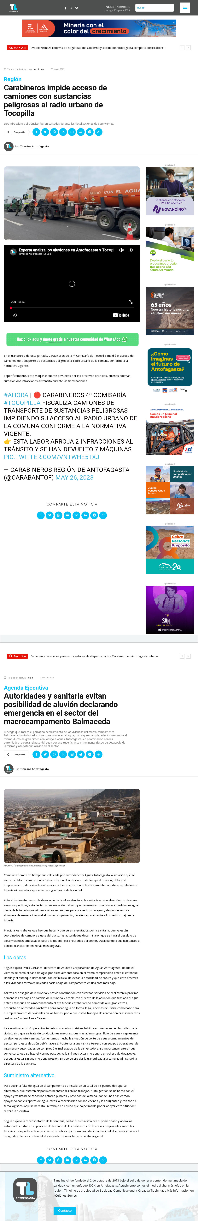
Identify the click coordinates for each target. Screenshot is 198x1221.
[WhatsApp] (54, 132)
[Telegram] (90, 132)
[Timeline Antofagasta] (9, 146)
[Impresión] (81, 132)
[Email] (72, 132)
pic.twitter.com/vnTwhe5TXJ (51, 457)
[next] (188, 47)
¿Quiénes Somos (65, 1195)
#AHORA (16, 395)
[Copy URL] (98, 132)
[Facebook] (65, 7)
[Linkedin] (63, 132)
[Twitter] (76, 7)
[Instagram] (71, 7)
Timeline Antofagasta (34, 146)
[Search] (170, 8)
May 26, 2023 (74, 477)
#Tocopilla (22, 402)
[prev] (182, 47)
